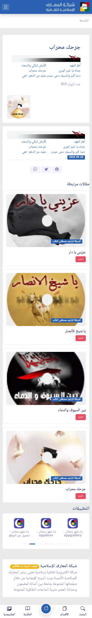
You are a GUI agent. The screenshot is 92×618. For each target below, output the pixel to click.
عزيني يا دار (77, 252)
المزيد (80, 259)
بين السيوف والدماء (72, 410)
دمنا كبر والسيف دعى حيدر (63, 76)
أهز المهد (75, 65)
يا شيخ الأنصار (75, 331)
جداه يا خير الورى (69, 71)
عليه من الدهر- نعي (34, 76)
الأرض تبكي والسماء (33, 65)
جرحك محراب (37, 71)
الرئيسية (84, 20)
